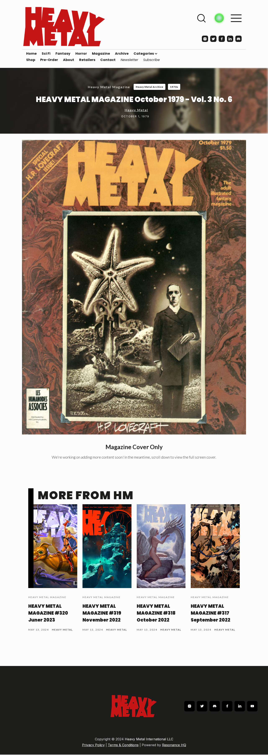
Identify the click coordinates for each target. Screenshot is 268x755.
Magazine (101, 54)
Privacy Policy (93, 745)
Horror (81, 54)
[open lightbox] (134, 287)
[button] (146, 54)
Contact (108, 60)
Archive (122, 54)
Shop (30, 60)
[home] (64, 26)
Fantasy (62, 54)
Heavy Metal (136, 110)
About (68, 60)
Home (31, 54)
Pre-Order (49, 60)
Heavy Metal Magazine (109, 87)
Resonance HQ (174, 745)
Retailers (87, 60)
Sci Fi (46, 54)
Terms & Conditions (123, 745)
